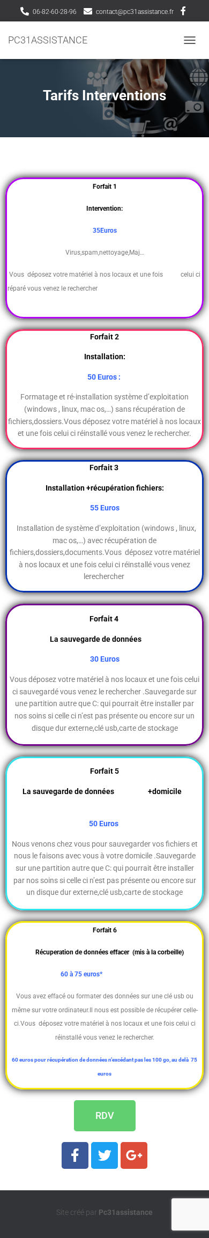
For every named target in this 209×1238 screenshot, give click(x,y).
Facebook (183, 12)
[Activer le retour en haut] (187, 1216)
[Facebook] (75, 1155)
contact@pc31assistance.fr (135, 12)
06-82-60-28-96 (55, 12)
